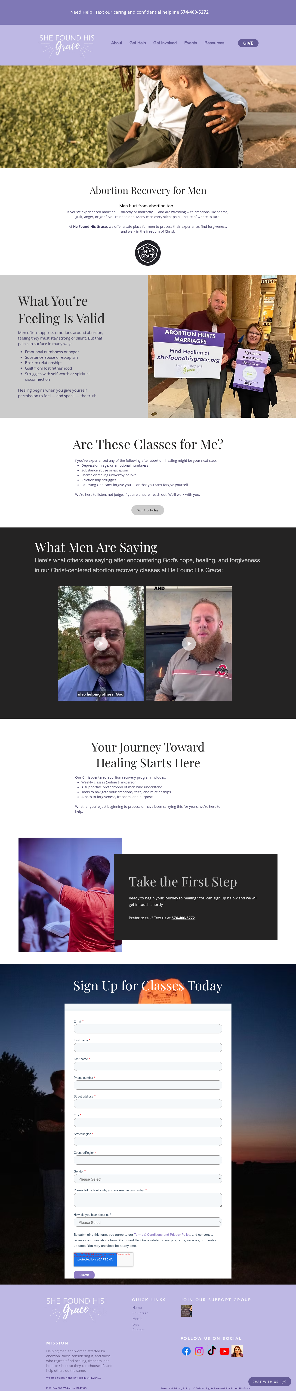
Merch (137, 1319)
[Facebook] (186, 1351)
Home (137, 1308)
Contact (139, 1330)
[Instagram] (199, 1351)
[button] (116, 43)
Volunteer (140, 1313)
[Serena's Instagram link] (237, 1351)
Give (136, 1324)
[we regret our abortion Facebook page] (186, 1311)
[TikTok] (212, 1351)
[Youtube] (224, 1351)
